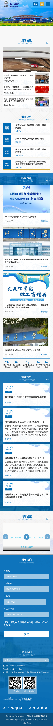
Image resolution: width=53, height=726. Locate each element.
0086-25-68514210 (17, 666)
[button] (3, 18)
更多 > (48, 43)
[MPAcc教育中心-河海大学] (11, 3)
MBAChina (27, 723)
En (35, 4)
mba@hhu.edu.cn (16, 669)
